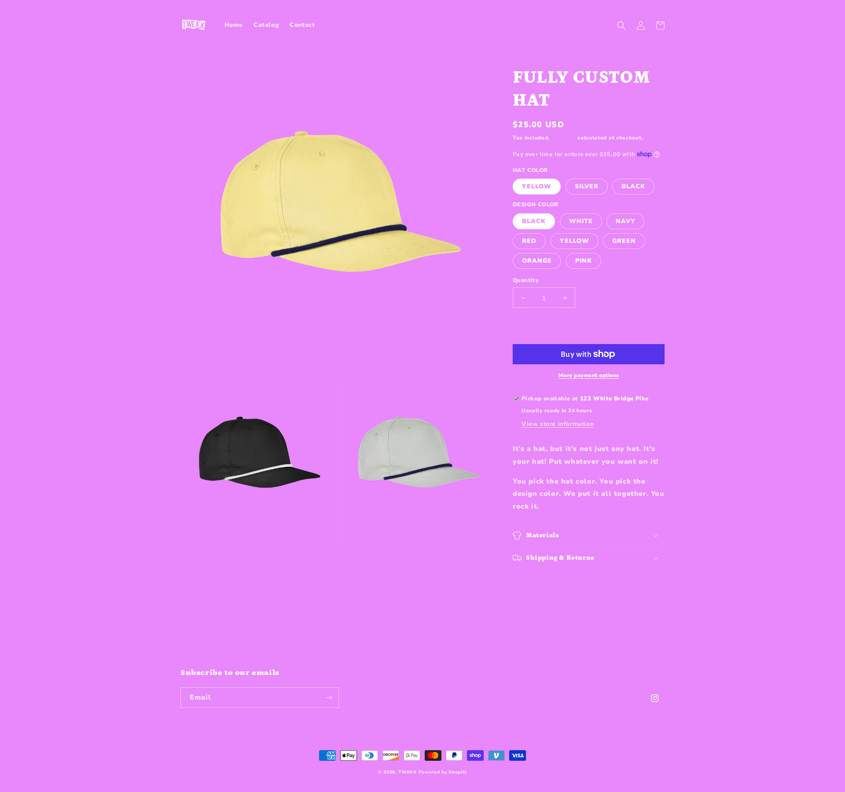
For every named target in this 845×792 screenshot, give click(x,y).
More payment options (588, 375)
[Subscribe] (328, 697)
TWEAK (407, 772)
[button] (621, 25)
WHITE (581, 221)
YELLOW (536, 186)
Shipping (563, 137)
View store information (558, 424)
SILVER (587, 186)
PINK (583, 261)
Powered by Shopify (443, 772)
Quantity (526, 280)
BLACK (633, 186)
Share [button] (532, 581)
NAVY (625, 221)
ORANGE (537, 261)
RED (529, 241)
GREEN (624, 241)
